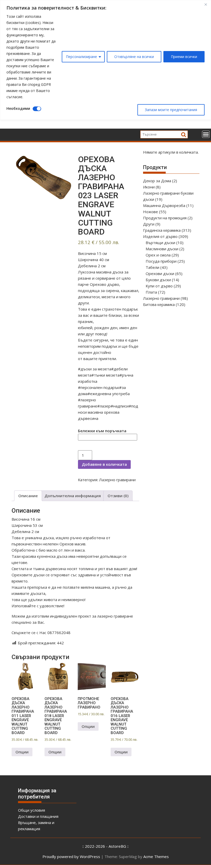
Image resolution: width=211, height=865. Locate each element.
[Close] (206, 4)
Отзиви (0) (118, 495)
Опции (22, 751)
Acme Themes (156, 856)
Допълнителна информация (73, 495)
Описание (28, 495)
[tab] (28, 495)
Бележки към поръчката (102, 430)
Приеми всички (184, 56)
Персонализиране (81, 56)
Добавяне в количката (104, 464)
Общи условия (31, 810)
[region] (105, 60)
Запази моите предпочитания (171, 109)
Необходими (18, 108)
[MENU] (206, 134)
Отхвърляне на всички (134, 56)
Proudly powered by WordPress (71, 856)
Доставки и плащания (38, 816)
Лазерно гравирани (117, 479)
